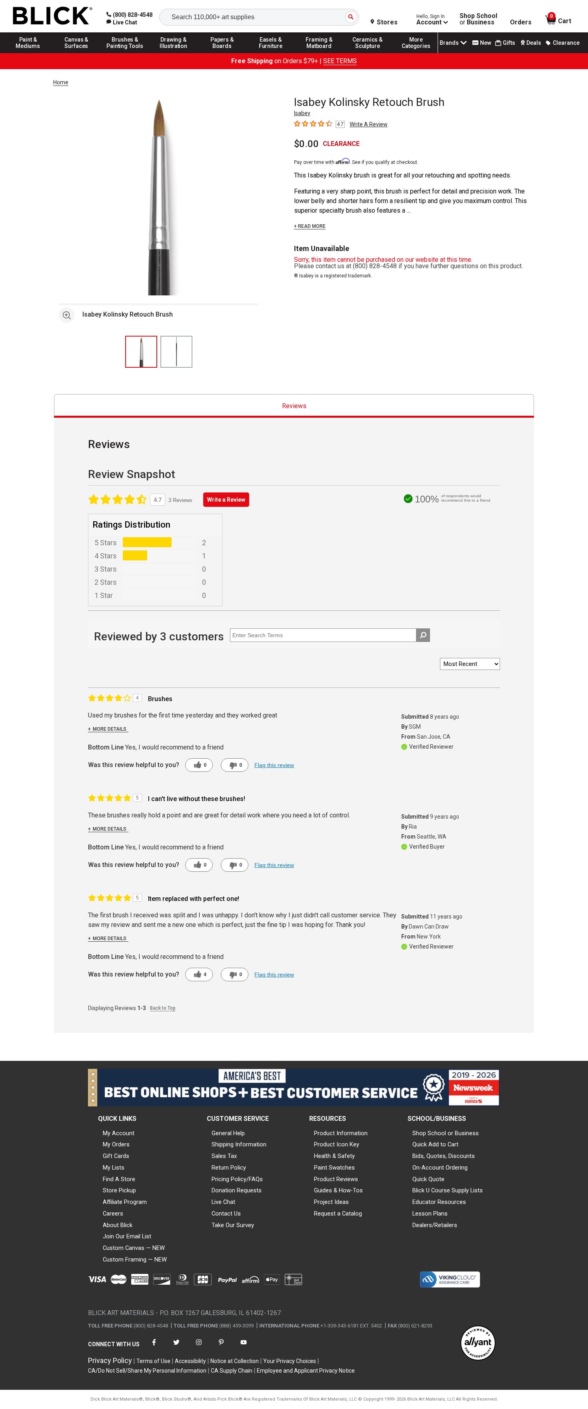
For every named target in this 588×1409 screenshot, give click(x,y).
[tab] (294, 406)
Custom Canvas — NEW (134, 1248)
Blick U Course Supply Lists (447, 1190)
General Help (228, 1133)
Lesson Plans (430, 1213)
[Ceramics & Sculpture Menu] (367, 53)
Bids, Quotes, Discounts (443, 1156)
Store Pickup (119, 1190)
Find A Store (119, 1179)
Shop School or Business (445, 1133)
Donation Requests (237, 1190)
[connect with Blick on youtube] (244, 1347)
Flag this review (274, 765)
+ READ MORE (310, 226)
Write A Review (369, 124)
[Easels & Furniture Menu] (271, 53)
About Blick (117, 1225)
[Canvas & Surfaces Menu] (76, 53)
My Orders (116, 1144)
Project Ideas (331, 1202)
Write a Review (226, 499)
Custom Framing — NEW (135, 1259)
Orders (521, 22)
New (485, 43)
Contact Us (226, 1213)
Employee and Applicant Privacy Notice (306, 1370)
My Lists (113, 1167)
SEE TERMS (340, 61)
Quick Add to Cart (435, 1144)
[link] (121, 22)
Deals (533, 43)
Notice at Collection (234, 1361)
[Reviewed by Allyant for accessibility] (478, 1343)
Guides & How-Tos (338, 1190)
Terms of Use (153, 1361)
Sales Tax (224, 1156)
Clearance (566, 43)
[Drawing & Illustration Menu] (173, 53)
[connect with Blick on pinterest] (221, 1347)
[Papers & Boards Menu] (222, 53)
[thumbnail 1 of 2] (141, 352)
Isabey (302, 113)
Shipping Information (239, 1144)
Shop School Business (478, 19)
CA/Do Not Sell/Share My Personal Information (147, 1370)
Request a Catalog (338, 1213)
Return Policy (229, 1167)
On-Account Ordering (440, 1167)
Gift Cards (116, 1156)
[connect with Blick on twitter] (176, 1347)
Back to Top (163, 1008)
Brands (449, 43)
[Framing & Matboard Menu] (319, 53)
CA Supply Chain (231, 1370)
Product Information (341, 1133)
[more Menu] (416, 53)
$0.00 (306, 143)
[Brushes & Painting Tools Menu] (125, 53)
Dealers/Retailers (434, 1225)
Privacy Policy (110, 1360)
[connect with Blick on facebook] (154, 1347)
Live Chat (223, 1202)
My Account (118, 1133)
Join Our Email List (127, 1236)
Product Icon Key (336, 1144)
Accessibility (190, 1361)
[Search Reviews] (423, 635)
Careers (113, 1213)
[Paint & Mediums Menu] (28, 53)
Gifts (509, 43)
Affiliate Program (125, 1202)
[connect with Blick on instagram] (199, 1347)
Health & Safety (334, 1156)
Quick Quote (428, 1179)
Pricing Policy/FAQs (237, 1179)
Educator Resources (439, 1202)
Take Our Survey (233, 1225)
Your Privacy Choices (289, 1361)
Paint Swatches (334, 1167)
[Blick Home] (53, 16)
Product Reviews (336, 1179)
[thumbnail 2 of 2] (176, 352)
